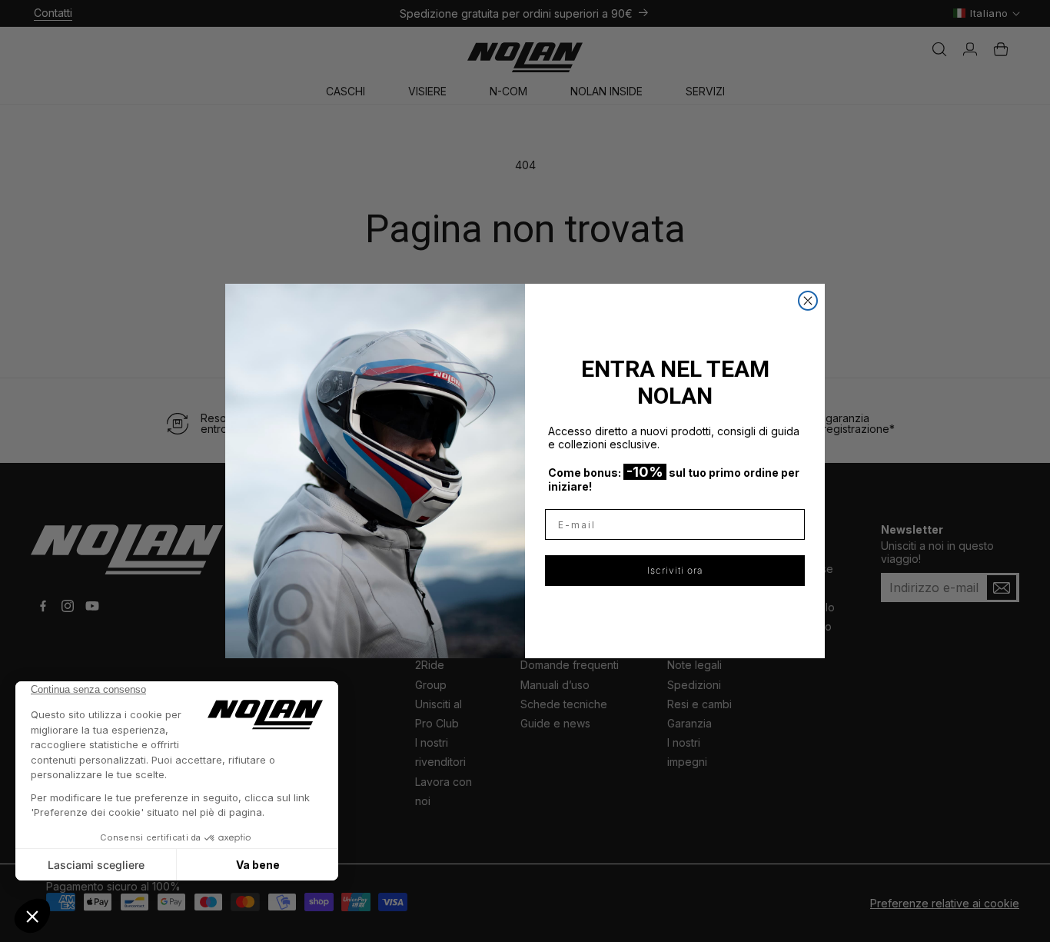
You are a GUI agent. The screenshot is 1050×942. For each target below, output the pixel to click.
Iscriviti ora (675, 570)
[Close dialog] (808, 300)
